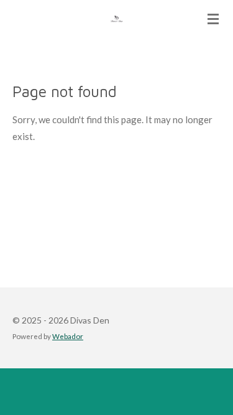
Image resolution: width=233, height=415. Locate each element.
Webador (67, 336)
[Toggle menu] (213, 18)
